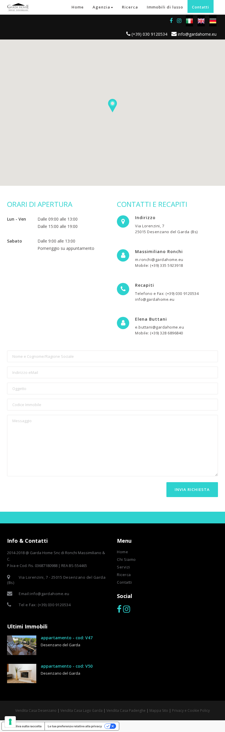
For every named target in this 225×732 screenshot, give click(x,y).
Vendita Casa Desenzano (36, 710)
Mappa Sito (158, 710)
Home (77, 7)
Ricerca (130, 7)
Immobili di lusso (165, 7)
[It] (189, 20)
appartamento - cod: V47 (67, 637)
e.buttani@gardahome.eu (159, 327)
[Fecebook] (119, 609)
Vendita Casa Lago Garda (81, 710)
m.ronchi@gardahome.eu (159, 259)
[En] (201, 20)
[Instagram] (179, 21)
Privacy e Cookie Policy (191, 710)
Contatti (200, 7)
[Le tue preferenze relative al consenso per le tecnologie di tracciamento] (10, 721)
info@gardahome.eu (197, 34)
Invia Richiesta (192, 489)
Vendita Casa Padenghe (126, 710)
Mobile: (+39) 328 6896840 (159, 333)
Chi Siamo (126, 559)
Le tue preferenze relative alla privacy (75, 726)
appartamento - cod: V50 (67, 666)
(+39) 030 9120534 (148, 34)
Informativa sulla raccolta (23, 726)
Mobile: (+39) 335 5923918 (159, 265)
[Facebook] (171, 21)
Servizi (123, 567)
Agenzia (101, 7)
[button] (112, 105)
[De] (213, 20)
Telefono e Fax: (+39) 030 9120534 (167, 293)
